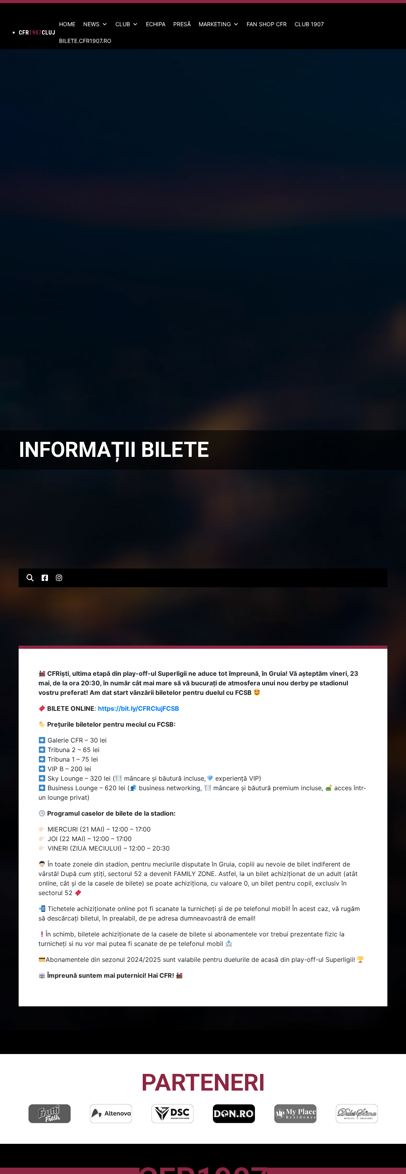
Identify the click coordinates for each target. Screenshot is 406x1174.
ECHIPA (155, 24)
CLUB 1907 (309, 24)
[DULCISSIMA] (357, 1113)
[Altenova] (111, 1113)
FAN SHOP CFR (267, 24)
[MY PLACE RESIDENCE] (295, 1113)
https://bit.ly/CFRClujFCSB (138, 708)
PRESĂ (182, 24)
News (91, 24)
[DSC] (172, 1113)
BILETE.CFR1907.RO (85, 40)
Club (122, 24)
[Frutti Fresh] (49, 1113)
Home (67, 24)
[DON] (234, 1113)
